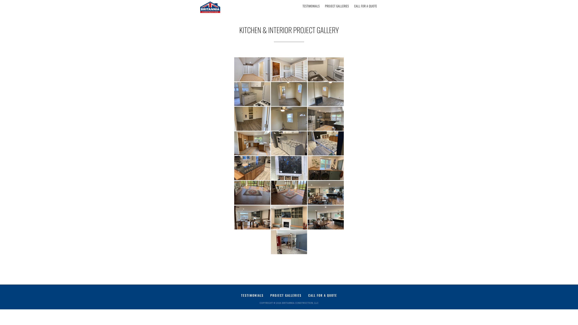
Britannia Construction (225, 7)
